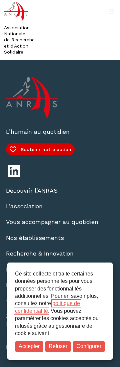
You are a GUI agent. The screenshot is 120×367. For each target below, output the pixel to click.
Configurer (88, 346)
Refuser (58, 346)
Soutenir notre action (46, 149)
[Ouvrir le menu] (112, 12)
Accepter (29, 346)
